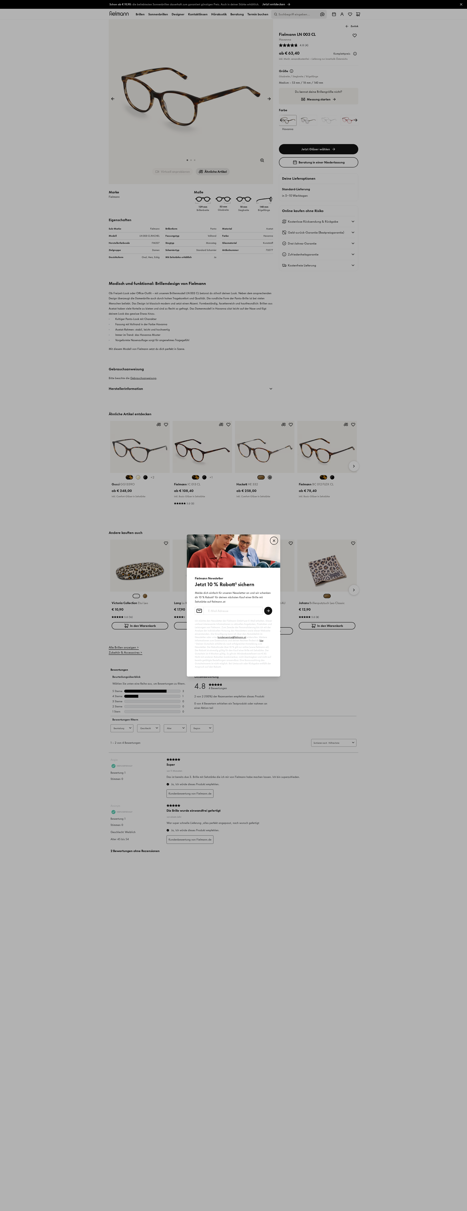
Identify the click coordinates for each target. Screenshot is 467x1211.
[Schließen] (274, 541)
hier (261, 640)
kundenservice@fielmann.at (232, 637)
